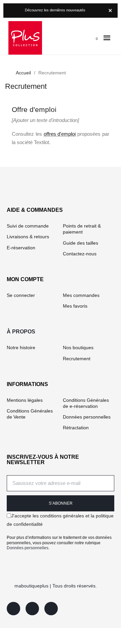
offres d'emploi (60, 134)
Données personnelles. (28, 548)
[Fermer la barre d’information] (110, 10)
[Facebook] (13, 608)
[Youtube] (51, 608)
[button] (107, 38)
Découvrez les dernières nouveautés (55, 10)
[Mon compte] (82, 37)
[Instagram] (32, 608)
